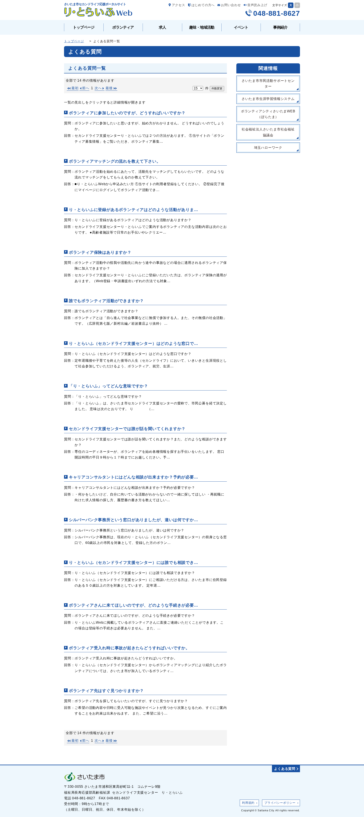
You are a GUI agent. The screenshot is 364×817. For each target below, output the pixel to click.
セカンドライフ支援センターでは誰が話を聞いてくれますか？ (127, 428)
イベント (241, 27)
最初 (75, 88)
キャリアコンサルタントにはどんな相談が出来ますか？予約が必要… (133, 477)
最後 (109, 88)
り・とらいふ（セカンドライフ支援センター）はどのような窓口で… (133, 343)
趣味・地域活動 (201, 27)
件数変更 (216, 88)
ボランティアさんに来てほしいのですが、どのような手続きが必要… (133, 605)
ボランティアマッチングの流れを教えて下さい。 (115, 161)
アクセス (178, 5)
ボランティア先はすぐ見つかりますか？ (106, 690)
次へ (98, 88)
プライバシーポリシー (280, 802)
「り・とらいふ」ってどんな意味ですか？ (108, 386)
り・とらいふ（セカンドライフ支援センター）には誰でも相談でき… (133, 562)
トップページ (83, 27)
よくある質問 (284, 769)
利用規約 (248, 802)
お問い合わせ (231, 5)
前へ (85, 88)
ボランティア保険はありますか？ (100, 252)
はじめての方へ (203, 5)
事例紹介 (280, 27)
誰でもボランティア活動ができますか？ (106, 301)
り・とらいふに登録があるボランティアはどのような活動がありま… (133, 209)
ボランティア (123, 27)
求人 (162, 27)
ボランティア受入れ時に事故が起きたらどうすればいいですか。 (129, 648)
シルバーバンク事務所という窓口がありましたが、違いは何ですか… (133, 520)
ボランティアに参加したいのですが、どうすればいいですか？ (127, 113)
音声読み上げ (257, 5)
